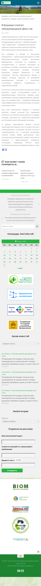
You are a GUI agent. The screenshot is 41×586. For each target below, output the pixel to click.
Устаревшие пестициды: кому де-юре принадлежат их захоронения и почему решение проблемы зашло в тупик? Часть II (20, 379)
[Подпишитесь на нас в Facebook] (22, 579)
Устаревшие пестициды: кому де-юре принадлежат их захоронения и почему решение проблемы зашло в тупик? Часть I (20, 398)
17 (4, 258)
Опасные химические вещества (23, 354)
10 (4, 255)
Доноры (5, 19)
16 (37, 255)
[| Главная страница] (7, 3)
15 (31, 255)
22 (31, 258)
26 (15, 262)
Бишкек (5, 16)
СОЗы (4, 356)
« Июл (19, 268)
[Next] (24, 500)
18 (10, 258)
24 (4, 262)
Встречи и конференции (20, 16)
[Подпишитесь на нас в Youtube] (18, 579)
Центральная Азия (26, 19)
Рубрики (5, 418)
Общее (13, 19)
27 (20, 262)
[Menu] (38, 2)
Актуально (6, 354)
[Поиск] (37, 226)
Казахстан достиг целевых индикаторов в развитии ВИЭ (10, 173)
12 (15, 255)
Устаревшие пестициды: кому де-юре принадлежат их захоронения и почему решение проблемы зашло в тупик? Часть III (20, 361)
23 (37, 258)
